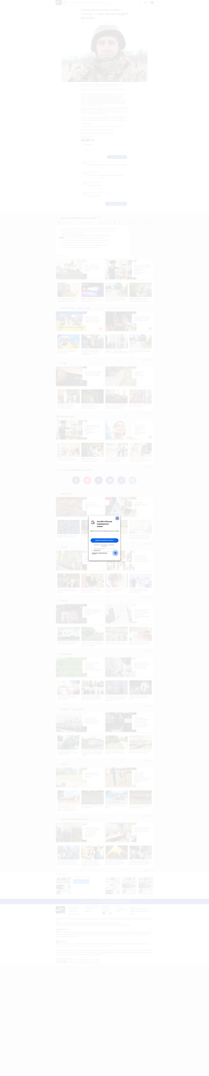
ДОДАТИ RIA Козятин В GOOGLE (104, 540)
